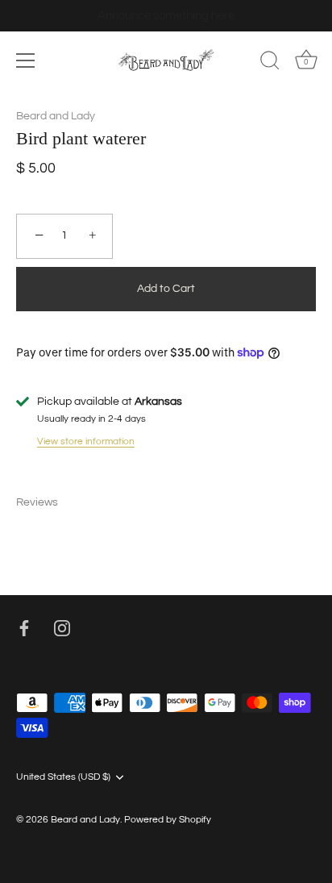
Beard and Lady (55, 116)
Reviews (37, 502)
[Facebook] (24, 627)
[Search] (270, 63)
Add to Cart (166, 288)
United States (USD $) (63, 776)
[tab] (45, 502)
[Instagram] (62, 627)
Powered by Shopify (167, 819)
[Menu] (26, 60)
